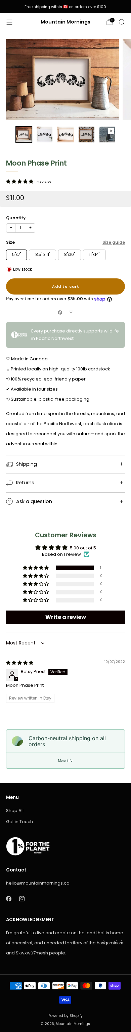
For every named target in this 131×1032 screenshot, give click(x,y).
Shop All (15, 810)
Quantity (16, 218)
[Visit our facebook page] (8, 898)
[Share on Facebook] (60, 312)
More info (65, 760)
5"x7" (16, 254)
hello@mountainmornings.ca (38, 883)
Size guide (113, 242)
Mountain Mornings (65, 22)
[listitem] (65, 7)
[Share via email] (71, 312)
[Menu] (9, 22)
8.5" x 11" (42, 254)
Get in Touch (19, 821)
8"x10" (69, 254)
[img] (19, 663)
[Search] (121, 21)
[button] (20, 181)
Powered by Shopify (65, 1015)
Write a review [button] (65, 617)
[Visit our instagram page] (21, 898)
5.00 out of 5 (83, 548)
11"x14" (94, 254)
